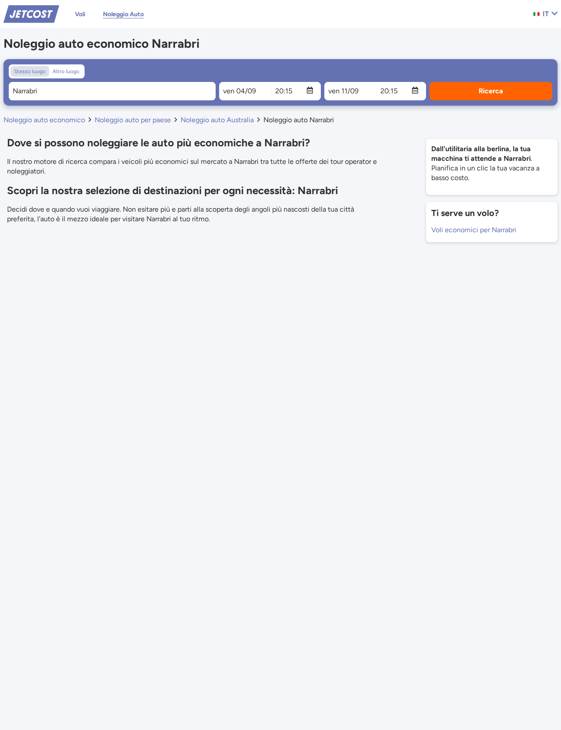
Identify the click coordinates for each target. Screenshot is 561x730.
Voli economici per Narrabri (473, 230)
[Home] (31, 13)
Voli (80, 14)
